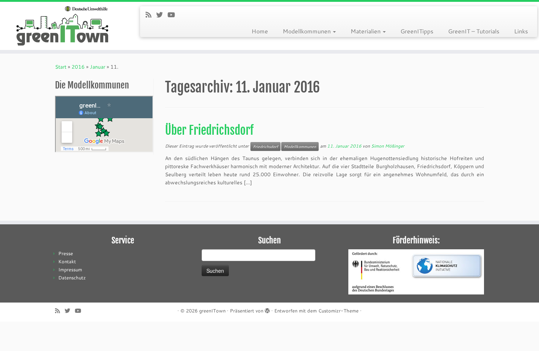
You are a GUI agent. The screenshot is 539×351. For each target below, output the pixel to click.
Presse (65, 253)
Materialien (366, 31)
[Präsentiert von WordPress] (267, 309)
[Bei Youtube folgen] (174, 14)
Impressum (70, 269)
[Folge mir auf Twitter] (162, 14)
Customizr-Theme (338, 310)
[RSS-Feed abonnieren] (151, 14)
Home (260, 31)
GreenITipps (416, 31)
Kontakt (67, 261)
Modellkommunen (307, 31)
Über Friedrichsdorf (209, 130)
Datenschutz (72, 277)
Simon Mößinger (387, 146)
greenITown (212, 310)
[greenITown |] (62, 26)
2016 (78, 66)
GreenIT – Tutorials (473, 31)
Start (60, 66)
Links (521, 31)
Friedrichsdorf (265, 146)
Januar (97, 66)
